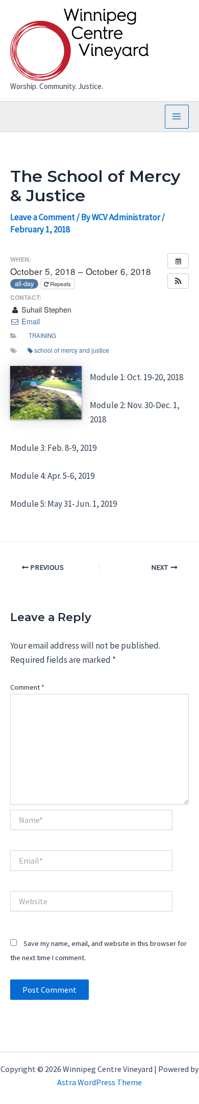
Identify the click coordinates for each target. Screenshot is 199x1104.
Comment (27, 687)
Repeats (60, 284)
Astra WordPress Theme (99, 1082)
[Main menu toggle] (177, 117)
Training (42, 335)
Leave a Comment (42, 217)
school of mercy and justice (71, 350)
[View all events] (178, 260)
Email (29, 321)
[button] (178, 281)
